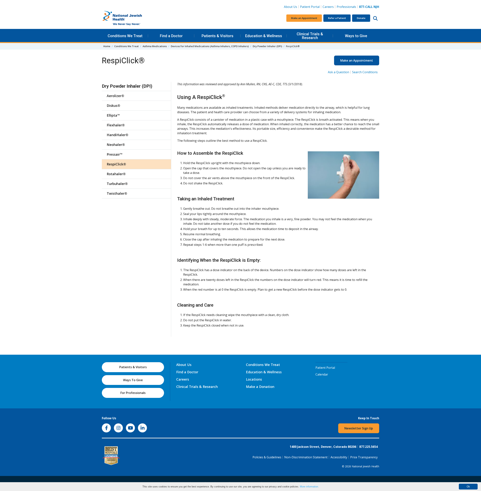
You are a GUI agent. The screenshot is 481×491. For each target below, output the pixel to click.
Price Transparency (364, 457)
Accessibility (338, 457)
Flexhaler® (116, 125)
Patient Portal (310, 7)
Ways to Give (356, 36)
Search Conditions (365, 72)
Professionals (346, 7)
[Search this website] (375, 18)
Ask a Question (338, 72)
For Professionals (133, 393)
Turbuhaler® (117, 183)
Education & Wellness (263, 36)
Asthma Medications (155, 46)
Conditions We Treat (125, 36)
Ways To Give (133, 380)
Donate (361, 18)
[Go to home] (130, 18)
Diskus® (113, 105)
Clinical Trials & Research (310, 36)
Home (106, 46)
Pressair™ (115, 154)
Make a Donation (260, 386)
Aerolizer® (115, 96)
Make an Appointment (304, 18)
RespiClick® (116, 164)
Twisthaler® (117, 193)
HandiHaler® (117, 135)
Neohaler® (116, 144)
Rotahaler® (116, 174)
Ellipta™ (113, 115)
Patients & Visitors (217, 36)
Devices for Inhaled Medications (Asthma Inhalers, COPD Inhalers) (210, 46)
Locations (254, 379)
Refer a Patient (337, 18)
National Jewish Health (365, 466)
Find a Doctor (171, 36)
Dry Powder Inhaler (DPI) (267, 46)
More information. (309, 486)
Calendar (321, 374)
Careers (329, 7)
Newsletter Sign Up (358, 428)
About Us (290, 7)
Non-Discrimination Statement (305, 457)
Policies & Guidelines (267, 457)
